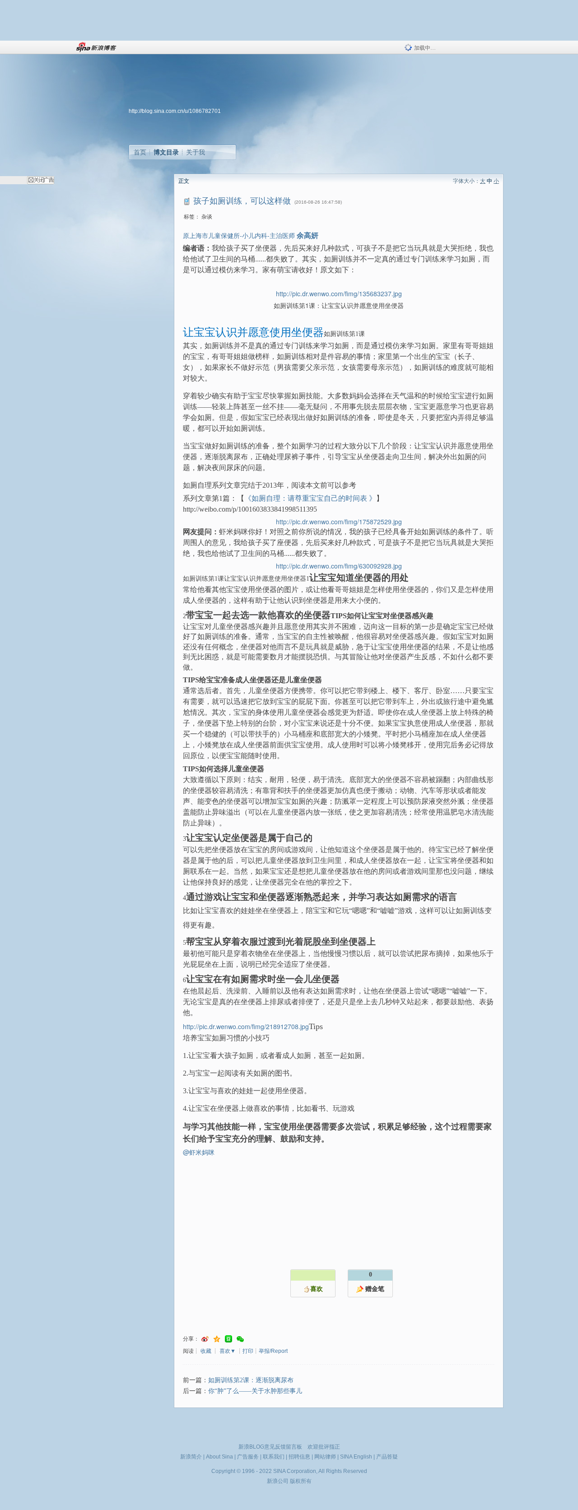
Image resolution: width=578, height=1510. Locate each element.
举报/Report (273, 1351)
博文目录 (166, 152)
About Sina (219, 1457)
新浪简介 (191, 1457)
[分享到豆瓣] (228, 1339)
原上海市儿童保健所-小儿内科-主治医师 (239, 235)
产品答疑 (387, 1457)
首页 (140, 152)
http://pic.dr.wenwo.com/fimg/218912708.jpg (246, 1026)
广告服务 (248, 1457)
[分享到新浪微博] (205, 1339)
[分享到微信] (240, 1339)
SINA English (356, 1457)
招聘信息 (299, 1457)
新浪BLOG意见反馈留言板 (270, 1447)
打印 (247, 1351)
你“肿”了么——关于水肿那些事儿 (255, 1391)
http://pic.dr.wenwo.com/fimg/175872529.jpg (339, 521)
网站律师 (325, 1457)
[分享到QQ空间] (216, 1339)
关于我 (195, 152)
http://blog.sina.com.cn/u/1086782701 (175, 111)
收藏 (205, 1351)
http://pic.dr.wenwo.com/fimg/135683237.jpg (339, 293)
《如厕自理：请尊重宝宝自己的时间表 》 (310, 498)
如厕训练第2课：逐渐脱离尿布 (251, 1380)
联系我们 (273, 1457)
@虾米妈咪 (198, 1151)
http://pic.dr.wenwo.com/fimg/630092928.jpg (339, 565)
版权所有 (301, 1481)
